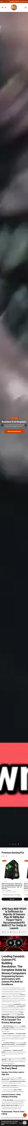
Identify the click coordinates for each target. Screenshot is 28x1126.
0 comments (23, 931)
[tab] (13, 844)
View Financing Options (14, 431)
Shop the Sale (22, 1123)
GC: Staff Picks (4, 881)
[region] (14, 425)
